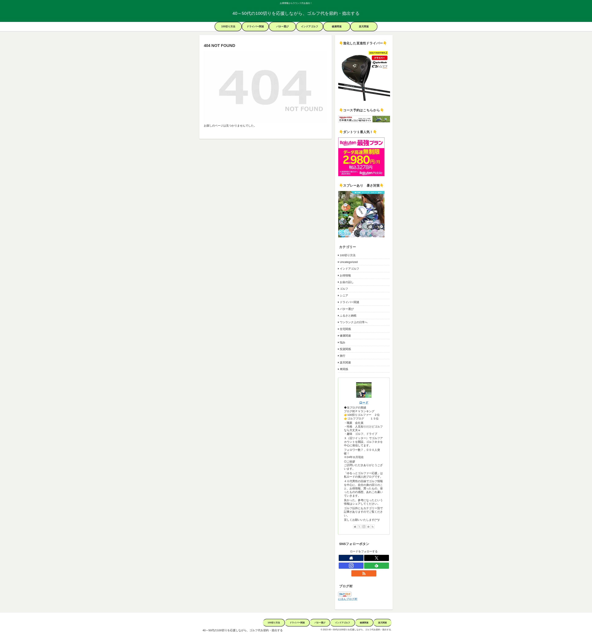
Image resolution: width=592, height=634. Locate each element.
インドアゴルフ (342, 622)
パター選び (319, 622)
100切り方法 (274, 622)
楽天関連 (382, 622)
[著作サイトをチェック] (355, 527)
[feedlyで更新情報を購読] (368, 527)
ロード (363, 402)
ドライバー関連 (297, 622)
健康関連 (364, 622)
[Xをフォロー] (359, 527)
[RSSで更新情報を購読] (373, 527)
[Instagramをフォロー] (364, 527)
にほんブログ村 (347, 599)
